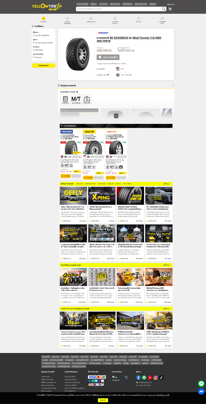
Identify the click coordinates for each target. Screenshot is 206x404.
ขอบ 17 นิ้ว (84, 357)
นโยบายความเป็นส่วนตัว (72, 382)
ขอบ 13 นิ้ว (45, 357)
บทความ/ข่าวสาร (141, 4)
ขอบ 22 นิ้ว (132, 357)
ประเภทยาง (103, 4)
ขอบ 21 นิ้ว (123, 357)
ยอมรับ (103, 400)
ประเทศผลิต (101, 69)
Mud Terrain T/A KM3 (147, 37)
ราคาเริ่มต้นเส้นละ (123, 48)
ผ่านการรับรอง (117, 372)
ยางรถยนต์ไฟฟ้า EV (97, 360)
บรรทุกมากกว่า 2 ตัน (78, 366)
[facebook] (138, 377)
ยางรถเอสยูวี (69, 360)
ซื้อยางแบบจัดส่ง (46, 391)
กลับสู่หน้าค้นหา (43, 65)
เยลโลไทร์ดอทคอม (71, 372)
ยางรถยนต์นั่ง (143, 357)
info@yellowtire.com (145, 382)
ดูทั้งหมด (166, 184)
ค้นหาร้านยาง (115, 4)
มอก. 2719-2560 (126, 75)
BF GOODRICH (119, 37)
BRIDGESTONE (90, 184)
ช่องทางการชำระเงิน (47, 385)
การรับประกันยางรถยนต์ (48, 388)
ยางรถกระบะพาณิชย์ (56, 360)
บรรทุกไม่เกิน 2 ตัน (64, 366)
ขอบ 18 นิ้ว (94, 357)
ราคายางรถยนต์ (82, 4)
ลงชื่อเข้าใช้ (170, 4)
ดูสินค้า (76, 171)
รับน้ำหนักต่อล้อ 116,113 (113, 162)
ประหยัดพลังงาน (134, 360)
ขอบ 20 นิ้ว (113, 357)
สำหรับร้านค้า (45, 377)
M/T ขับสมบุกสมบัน (64, 363)
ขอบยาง (93, 4)
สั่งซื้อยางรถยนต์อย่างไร (48, 382)
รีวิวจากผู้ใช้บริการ (70, 391)
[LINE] (144, 377)
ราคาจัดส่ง (67, 176)
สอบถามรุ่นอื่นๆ (110, 57)
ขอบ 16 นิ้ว (74, 357)
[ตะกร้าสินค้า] (170, 9)
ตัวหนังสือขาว (135, 363)
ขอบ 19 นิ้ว (103, 357)
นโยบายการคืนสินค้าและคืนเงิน (74, 388)
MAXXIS (118, 184)
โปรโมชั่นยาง (127, 4)
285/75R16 (104, 41)
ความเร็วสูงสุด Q (65, 160)
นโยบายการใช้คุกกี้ (70, 385)
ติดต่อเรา (153, 4)
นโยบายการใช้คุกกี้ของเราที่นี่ (159, 395)
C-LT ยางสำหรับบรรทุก (79, 363)
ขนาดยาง (100, 48)
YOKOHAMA (102, 184)
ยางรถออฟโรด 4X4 (82, 360)
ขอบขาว (145, 363)
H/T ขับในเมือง (156, 360)
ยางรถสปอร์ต (154, 357)
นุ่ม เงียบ (108, 360)
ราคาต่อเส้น (63, 169)
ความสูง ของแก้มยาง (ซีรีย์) (68, 118)
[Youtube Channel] (150, 377)
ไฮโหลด (125, 363)
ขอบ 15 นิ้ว (65, 357)
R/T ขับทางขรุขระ (94, 363)
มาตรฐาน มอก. (102, 75)
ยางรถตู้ (44, 360)
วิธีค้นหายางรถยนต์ (47, 379)
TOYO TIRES (127, 184)
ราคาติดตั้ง (77, 176)
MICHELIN (79, 184)
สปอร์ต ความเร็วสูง (120, 360)
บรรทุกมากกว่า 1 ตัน (48, 366)
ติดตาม (138, 372)
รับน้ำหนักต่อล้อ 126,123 (90, 162)
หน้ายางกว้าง (64, 114)
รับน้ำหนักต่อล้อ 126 (66, 162)
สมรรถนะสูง (145, 360)
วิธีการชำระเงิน (93, 372)
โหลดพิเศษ (117, 363)
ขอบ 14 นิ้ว (55, 357)
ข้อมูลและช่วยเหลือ (47, 372)
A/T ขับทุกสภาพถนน (48, 363)
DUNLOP (111, 184)
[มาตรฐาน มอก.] (108, 75)
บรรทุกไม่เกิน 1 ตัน (156, 363)
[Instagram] (155, 377)
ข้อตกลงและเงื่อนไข (71, 379)
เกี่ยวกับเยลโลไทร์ (70, 377)
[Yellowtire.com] (47, 7)
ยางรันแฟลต (107, 363)
